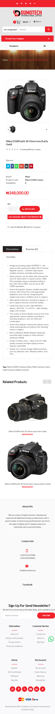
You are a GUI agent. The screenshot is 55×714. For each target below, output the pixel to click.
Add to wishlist (16, 227)
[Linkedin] (37, 689)
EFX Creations (23, 706)
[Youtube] (30, 689)
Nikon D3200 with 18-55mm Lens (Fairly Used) (28, 60)
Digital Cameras (22, 370)
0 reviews (24, 149)
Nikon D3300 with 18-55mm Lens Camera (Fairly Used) (27, 484)
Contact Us (40, 634)
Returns (40, 638)
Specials (14, 680)
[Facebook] (18, 689)
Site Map (40, 642)
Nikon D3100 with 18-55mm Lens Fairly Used (27, 431)
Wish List (40, 676)
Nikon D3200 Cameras (16, 367)
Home (5, 60)
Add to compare (33, 227)
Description (12, 249)
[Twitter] (24, 689)
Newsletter (40, 680)
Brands (14, 668)
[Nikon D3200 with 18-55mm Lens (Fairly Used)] (27, 101)
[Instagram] (12, 689)
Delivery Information (14, 638)
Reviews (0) (32, 249)
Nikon (27, 176)
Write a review (34, 149)
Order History (40, 672)
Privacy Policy (14, 642)
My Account (41, 668)
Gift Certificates (14, 672)
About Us (14, 634)
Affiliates (14, 676)
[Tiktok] (42, 689)
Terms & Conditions (14, 646)
